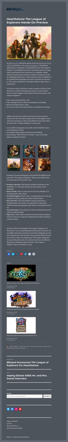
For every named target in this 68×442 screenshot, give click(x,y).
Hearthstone (10, 348)
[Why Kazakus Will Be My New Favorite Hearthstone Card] (30, 325)
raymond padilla (13, 346)
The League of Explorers (30, 65)
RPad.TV (9, 437)
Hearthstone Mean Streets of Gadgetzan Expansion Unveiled (23, 309)
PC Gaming (34, 346)
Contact (9, 423)
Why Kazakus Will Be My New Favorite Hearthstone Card (22, 335)
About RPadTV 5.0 (13, 426)
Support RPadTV (12, 421)
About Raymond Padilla (14, 428)
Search (9, 393)
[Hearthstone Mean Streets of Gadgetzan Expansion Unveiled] (30, 299)
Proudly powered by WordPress (21, 437)
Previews (39, 346)
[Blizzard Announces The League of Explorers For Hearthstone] (30, 273)
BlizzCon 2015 (13, 63)
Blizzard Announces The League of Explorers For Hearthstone (23, 283)
